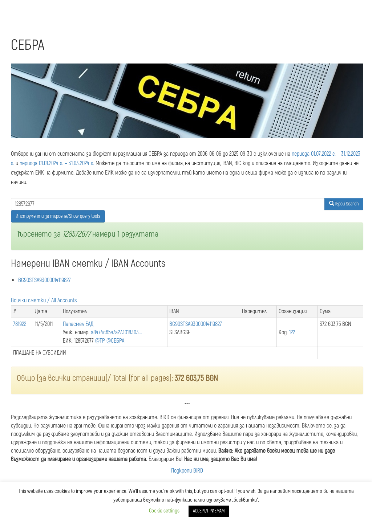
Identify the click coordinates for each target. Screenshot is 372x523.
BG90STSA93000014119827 (44, 280)
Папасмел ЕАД (78, 324)
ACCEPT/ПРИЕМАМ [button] (209, 511)
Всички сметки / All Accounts (44, 300)
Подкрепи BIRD (187, 470)
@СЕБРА (115, 340)
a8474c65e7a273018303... (116, 332)
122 (292, 332)
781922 (19, 324)
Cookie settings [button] (164, 510)
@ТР (100, 340)
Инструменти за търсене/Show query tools (58, 216)
